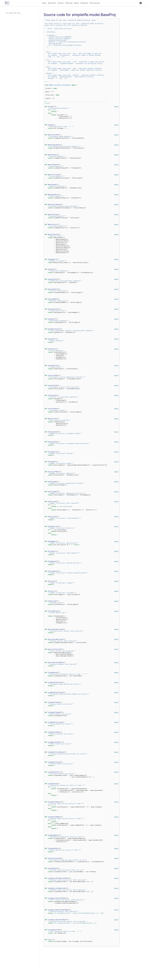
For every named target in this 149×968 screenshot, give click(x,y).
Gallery (76, 3)
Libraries (60, 3)
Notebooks (84, 3)
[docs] (116, 106)
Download (68, 3)
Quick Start (52, 3)
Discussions (94, 3)
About (44, 3)
